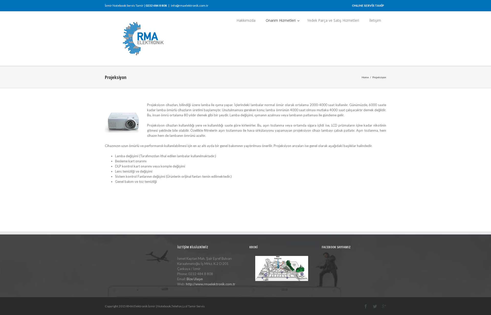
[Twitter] (375, 306)
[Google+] (384, 306)
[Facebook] (366, 306)
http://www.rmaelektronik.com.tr (210, 284)
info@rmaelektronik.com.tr (189, 5)
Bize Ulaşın (195, 279)
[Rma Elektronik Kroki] (281, 268)
